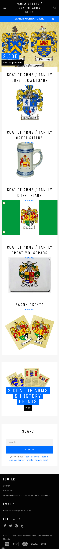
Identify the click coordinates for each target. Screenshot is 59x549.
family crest (41, 460)
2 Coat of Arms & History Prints (28, 396)
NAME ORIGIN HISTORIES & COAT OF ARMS (26, 495)
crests (30, 460)
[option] (29, 47)
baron (44, 456)
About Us (8, 490)
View (28, 407)
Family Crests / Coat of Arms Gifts (29, 8)
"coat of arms (32, 456)
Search (29, 450)
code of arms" (17, 460)
